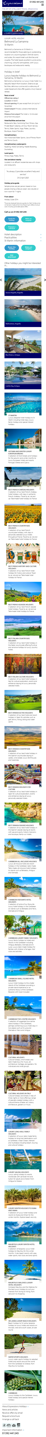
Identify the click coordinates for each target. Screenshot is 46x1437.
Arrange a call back (11, 227)
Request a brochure (11, 1416)
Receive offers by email (12, 1412)
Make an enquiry (28, 219)
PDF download (12, 256)
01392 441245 (37, 1)
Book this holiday (11, 219)
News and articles (10, 1409)
